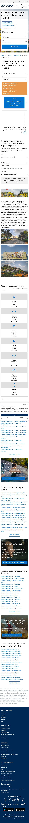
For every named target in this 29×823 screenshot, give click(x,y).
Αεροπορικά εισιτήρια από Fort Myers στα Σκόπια (13, 434)
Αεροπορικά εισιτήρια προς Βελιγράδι (10, 651)
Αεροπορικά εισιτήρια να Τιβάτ (9, 675)
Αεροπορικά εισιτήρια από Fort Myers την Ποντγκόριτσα (11, 424)
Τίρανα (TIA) (5, 37)
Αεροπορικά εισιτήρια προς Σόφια (10, 666)
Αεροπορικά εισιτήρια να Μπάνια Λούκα (11, 653)
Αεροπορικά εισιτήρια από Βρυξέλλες (10, 599)
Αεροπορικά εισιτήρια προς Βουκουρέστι (11, 662)
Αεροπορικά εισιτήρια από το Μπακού (10, 603)
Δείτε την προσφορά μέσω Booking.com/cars (14, 562)
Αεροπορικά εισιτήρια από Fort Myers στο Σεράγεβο (11, 450)
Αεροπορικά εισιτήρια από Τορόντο (10, 593)
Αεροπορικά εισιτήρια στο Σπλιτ (9, 668)
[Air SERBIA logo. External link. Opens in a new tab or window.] (2, 405)
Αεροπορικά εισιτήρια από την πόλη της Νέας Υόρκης (12, 581)
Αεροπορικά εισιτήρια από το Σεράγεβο (11, 590)
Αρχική (2, 55)
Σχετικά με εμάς (14, 1)
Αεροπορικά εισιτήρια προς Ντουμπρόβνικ (12, 679)
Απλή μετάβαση (6, 22)
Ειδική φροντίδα (4, 752)
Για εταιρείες (8, 1)
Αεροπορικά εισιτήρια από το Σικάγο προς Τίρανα (13, 517)
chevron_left (3, 103)
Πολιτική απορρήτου (5, 775)
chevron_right (26, 103)
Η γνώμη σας (4, 758)
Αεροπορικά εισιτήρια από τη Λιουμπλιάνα (12, 588)
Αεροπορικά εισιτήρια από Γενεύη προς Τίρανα (13, 507)
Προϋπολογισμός (5, 165)
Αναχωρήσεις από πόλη (9, 818)
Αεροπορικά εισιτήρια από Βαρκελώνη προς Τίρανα (14, 502)
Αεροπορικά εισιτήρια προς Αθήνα (10, 649)
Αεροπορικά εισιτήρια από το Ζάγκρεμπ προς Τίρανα (12, 524)
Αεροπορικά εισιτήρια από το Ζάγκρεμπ (11, 606)
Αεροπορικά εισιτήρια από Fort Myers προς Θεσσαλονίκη (12, 446)
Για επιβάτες (2, 1)
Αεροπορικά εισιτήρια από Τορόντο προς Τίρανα (13, 513)
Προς (3, 35)
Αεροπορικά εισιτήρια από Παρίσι (9, 601)
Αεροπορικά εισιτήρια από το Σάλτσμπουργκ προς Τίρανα (14, 495)
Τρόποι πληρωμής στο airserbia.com (9, 754)
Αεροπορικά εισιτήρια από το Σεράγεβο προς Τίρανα (12, 510)
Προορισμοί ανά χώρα (9, 814)
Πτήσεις (9, 55)
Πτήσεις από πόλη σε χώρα (19, 816)
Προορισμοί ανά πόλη (18, 814)
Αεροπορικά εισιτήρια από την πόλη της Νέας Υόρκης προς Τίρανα (12, 499)
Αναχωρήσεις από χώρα (19, 818)
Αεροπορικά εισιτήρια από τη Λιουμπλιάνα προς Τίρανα (13, 505)
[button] (9, 25)
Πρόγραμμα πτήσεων (6, 728)
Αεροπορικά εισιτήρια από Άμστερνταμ (11, 608)
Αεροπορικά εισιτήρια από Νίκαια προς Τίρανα (13, 515)
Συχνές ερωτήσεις (5, 745)
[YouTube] (18, 799)
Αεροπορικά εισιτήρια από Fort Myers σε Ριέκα (13, 444)
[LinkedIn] (22, 799)
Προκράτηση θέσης (5, 732)
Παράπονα (3, 756)
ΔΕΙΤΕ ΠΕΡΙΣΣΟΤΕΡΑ (14, 454)
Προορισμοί (3, 736)
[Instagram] (14, 799)
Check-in (3, 715)
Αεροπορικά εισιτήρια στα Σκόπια (9, 664)
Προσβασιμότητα (5, 792)
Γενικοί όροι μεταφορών (6, 773)
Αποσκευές (3, 730)
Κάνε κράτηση (18, 6)
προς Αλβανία (17, 55)
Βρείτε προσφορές (14, 105)
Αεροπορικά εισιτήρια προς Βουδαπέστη (11, 677)
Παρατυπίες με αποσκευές (7, 749)
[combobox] (14, 73)
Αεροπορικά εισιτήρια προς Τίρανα (10, 673)
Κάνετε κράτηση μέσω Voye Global (12, 635)
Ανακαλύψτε (3, 717)
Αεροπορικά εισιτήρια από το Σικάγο (10, 597)
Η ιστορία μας (4, 765)
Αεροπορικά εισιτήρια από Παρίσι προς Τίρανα (13, 520)
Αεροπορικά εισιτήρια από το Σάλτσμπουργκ (12, 578)
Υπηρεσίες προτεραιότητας (7, 734)
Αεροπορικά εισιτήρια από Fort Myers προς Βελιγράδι (12, 437)
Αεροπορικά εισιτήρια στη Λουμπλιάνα (11, 655)
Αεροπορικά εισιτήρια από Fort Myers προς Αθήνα (14, 430)
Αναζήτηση (14, 46)
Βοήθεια (3, 719)
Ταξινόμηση (3, 171)
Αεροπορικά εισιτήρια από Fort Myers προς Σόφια (13, 432)
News (2, 769)
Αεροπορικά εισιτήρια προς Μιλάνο (10, 657)
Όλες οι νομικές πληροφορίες (8, 780)
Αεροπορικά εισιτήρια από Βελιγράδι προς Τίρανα (13, 493)
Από (3, 31)
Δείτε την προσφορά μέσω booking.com (13, 478)
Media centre (4, 767)
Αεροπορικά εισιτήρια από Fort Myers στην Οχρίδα (14, 421)
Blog (2, 721)
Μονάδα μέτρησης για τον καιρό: (20, 288)
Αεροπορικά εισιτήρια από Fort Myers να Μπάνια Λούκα (13, 427)
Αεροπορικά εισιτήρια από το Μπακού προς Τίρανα (14, 527)
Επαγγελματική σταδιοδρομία (8, 771)
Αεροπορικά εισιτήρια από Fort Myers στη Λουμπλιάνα (11, 441)
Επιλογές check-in (5, 747)
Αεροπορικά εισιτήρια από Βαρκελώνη (10, 584)
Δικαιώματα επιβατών (6, 778)
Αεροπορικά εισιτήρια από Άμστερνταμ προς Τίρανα (12, 530)
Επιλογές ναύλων (5, 739)
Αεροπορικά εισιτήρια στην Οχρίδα (10, 660)
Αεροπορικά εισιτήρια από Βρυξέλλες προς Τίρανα (14, 522)
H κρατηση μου (23, 6)
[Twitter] (9, 799)
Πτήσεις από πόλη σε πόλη (8, 816)
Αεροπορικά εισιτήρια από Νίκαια (9, 595)
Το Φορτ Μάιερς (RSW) (8, 33)
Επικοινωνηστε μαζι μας (6, 786)
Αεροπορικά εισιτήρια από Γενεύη (9, 586)
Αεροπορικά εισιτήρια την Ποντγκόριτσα (11, 670)
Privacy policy (25, 404)
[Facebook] (5, 799)
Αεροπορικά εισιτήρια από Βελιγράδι (10, 576)
